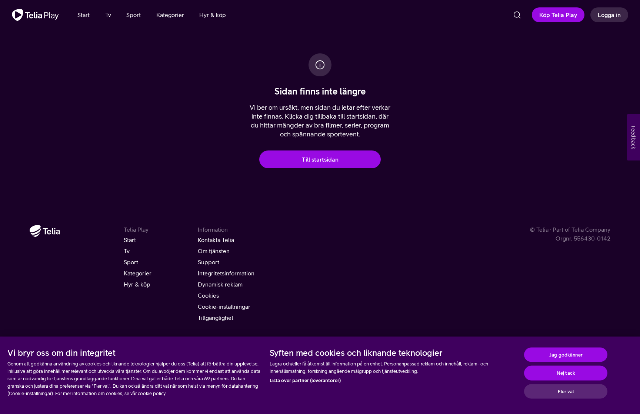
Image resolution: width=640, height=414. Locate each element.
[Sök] (517, 15)
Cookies (208, 295)
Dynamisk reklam (220, 284)
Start (130, 239)
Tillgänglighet (215, 317)
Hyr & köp (137, 284)
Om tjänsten (214, 251)
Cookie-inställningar (224, 306)
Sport (131, 262)
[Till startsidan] (35, 15)
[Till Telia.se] (45, 231)
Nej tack (566, 373)
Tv (127, 251)
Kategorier (137, 273)
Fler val (566, 391)
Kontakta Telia (216, 239)
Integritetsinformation (226, 273)
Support (208, 262)
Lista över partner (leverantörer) (305, 380)
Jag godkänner (566, 354)
